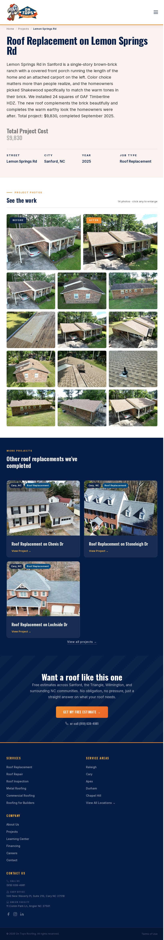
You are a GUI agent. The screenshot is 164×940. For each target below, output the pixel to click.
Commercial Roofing (20, 795)
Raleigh (91, 767)
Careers (11, 853)
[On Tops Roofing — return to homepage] (22, 12)
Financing (13, 846)
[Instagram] (15, 914)
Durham (91, 788)
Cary (89, 774)
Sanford (51, 161)
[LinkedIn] (22, 914)
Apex (89, 781)
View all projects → (82, 641)
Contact (11, 860)
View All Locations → (100, 802)
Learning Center (17, 839)
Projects (23, 28)
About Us (12, 824)
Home (10, 28)
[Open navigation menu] (155, 12)
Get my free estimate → (82, 712)
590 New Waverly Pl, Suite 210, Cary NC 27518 (35, 893)
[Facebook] (8, 914)
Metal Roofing (16, 788)
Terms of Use (149, 933)
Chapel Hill (93, 795)
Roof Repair (14, 774)
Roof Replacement (19, 767)
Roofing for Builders (20, 802)
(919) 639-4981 (15, 883)
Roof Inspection (17, 781)
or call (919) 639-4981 (84, 723)
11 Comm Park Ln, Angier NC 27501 (28, 904)
